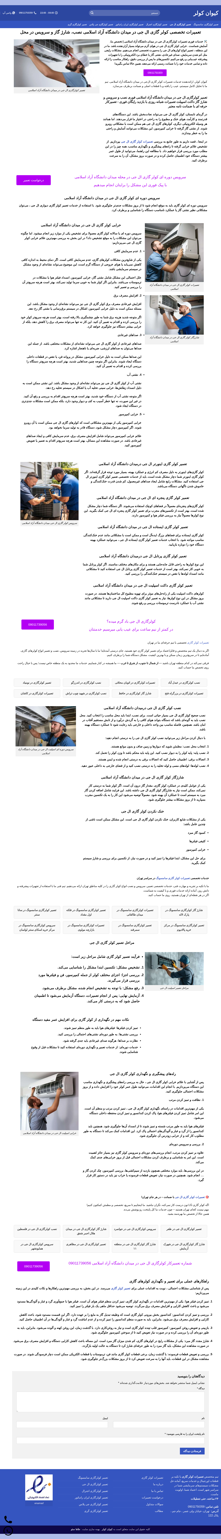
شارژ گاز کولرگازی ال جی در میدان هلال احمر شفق (86, 1231)
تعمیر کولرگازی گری (77, 24)
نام (203, 1418)
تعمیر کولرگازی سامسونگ (205, 24)
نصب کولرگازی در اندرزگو (86, 682)
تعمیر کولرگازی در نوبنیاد (37, 682)
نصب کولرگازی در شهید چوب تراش (86, 693)
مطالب (159, 1510)
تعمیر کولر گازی (120, 1288)
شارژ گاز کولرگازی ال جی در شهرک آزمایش (184, 1246)
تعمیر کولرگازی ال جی (180, 24)
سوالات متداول (154, 1504)
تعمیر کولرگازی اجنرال (156, 24)
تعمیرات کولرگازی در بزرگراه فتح (184, 693)
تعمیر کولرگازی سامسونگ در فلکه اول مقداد (86, 912)
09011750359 (196, 1506)
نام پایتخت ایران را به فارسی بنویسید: (185, 1434)
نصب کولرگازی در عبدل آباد (184, 682)
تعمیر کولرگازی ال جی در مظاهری (86, 1244)
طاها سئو (75, 1529)
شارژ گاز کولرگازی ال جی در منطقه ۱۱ (135, 1246)
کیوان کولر (206, 13)
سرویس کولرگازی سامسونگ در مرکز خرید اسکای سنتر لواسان (37, 927)
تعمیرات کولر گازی (198, 642)
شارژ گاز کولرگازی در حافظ (135, 693)
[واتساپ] (8, 1531)
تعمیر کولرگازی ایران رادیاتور (129, 24)
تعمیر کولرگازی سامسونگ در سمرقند (135, 927)
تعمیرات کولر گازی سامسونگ (173, 878)
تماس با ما (157, 1490)
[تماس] (8, 1519)
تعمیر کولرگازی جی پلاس (101, 24)
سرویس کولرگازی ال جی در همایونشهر (37, 1246)
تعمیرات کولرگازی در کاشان (37, 693)
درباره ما (158, 1484)
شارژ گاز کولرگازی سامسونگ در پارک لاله (184, 912)
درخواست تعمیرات (152, 1497)
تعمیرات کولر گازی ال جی (137, 141)
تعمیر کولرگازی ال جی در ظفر (183, 1229)
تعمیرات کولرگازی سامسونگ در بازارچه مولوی (86, 927)
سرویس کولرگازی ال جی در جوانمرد (135, 1229)
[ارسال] (92, 13)
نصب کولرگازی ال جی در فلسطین (37, 1229)
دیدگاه (201, 1388)
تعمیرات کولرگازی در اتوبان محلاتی (135, 682)
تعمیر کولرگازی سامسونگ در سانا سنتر (37, 912)
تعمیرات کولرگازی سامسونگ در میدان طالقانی (135, 912)
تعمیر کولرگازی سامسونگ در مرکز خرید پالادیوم (184, 927)
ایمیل (105, 1418)
